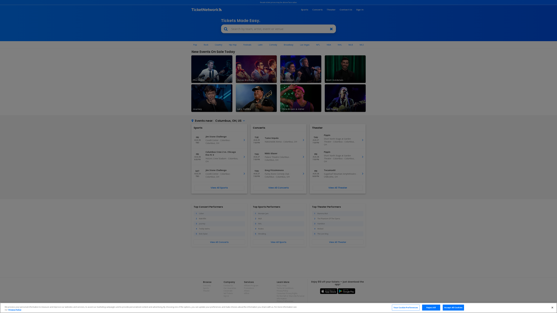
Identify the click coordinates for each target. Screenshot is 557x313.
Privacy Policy (14, 310)
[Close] (552, 307)
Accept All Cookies (453, 307)
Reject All (431, 307)
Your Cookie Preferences (406, 307)
